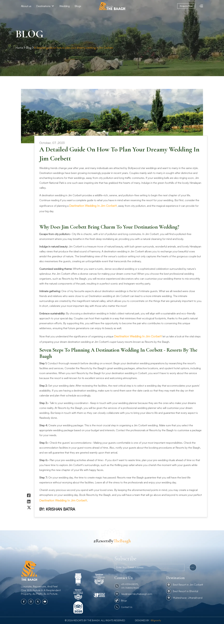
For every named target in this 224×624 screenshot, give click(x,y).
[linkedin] (29, 501)
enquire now (186, 6)
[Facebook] (29, 495)
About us (26, 6)
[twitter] (29, 508)
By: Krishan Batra (57, 509)
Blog (29, 48)
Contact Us (126, 607)
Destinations (43, 6)
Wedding (64, 6)
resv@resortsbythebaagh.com (136, 593)
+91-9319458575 (129, 584)
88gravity (156, 620)
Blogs (78, 6)
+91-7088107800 (130, 587)
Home (20, 48)
